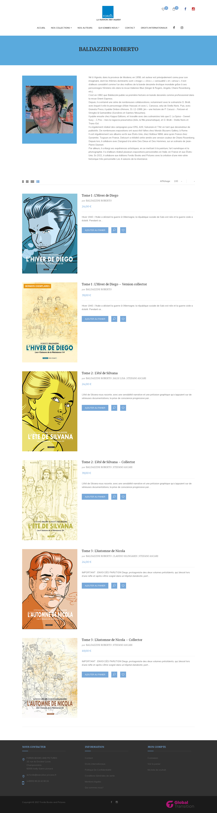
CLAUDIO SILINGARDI (125, 556)
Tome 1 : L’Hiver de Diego (100, 195)
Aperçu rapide (114, 230)
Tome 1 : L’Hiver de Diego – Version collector (114, 284)
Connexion (153, 758)
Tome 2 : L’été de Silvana (100, 373)
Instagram (193, 8)
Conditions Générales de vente (100, 775)
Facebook (185, 8)
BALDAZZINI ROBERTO (99, 200)
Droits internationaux (95, 764)
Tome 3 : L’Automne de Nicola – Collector (112, 640)
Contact (89, 758)
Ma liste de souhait (157, 769)
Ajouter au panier (95, 230)
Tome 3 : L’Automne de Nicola (103, 551)
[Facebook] (174, 28)
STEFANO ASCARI (136, 378)
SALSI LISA (119, 378)
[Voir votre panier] (173, 9)
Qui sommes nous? (94, 787)
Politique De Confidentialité (98, 769)
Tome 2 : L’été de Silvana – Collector (108, 462)
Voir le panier (154, 764)
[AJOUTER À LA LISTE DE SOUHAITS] (123, 230)
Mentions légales (93, 781)
